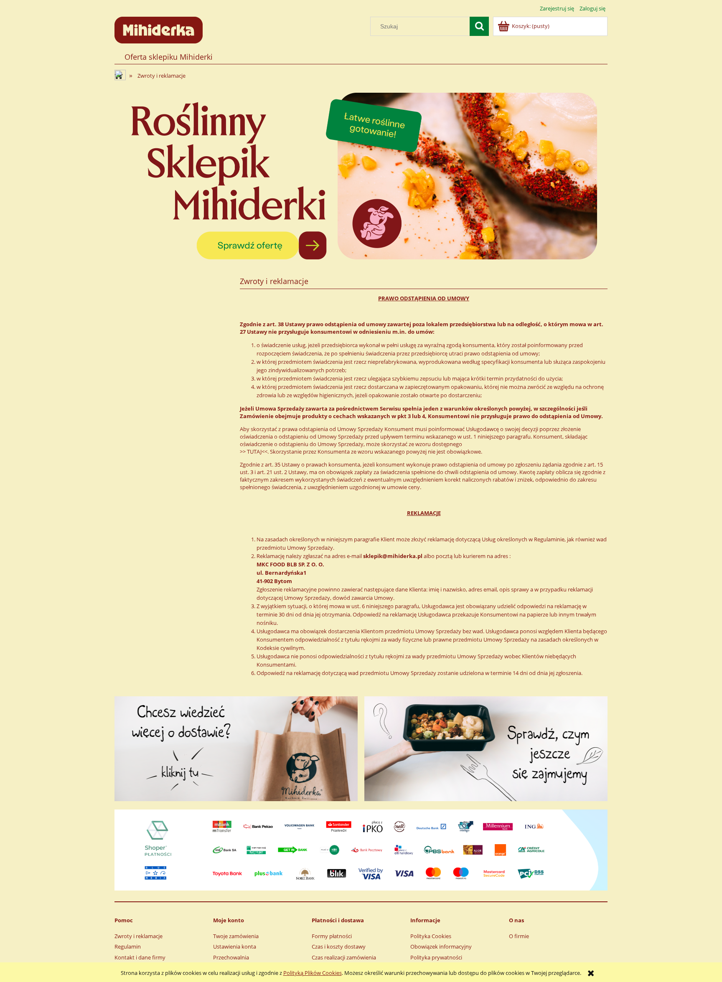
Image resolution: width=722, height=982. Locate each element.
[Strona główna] (158, 28)
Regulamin (127, 946)
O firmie (519, 936)
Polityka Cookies (430, 936)
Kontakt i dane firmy (139, 957)
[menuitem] (168, 57)
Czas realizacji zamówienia (344, 957)
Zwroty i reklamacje (138, 936)
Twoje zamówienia (236, 936)
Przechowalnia (231, 957)
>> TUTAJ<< (253, 451)
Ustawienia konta (234, 946)
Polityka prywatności (436, 957)
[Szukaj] (479, 26)
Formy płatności (332, 936)
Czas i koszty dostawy (339, 946)
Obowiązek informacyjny (441, 946)
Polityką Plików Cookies (312, 973)
